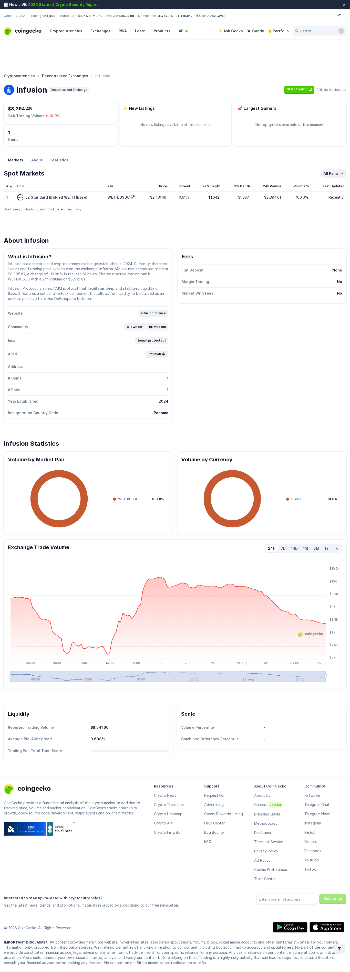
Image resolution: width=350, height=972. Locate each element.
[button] (299, 89)
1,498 (51, 16)
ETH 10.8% (184, 16)
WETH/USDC (118, 197)
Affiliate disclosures (331, 90)
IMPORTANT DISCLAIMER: (26, 942)
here (59, 209)
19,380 (19, 16)
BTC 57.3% (165, 16)
